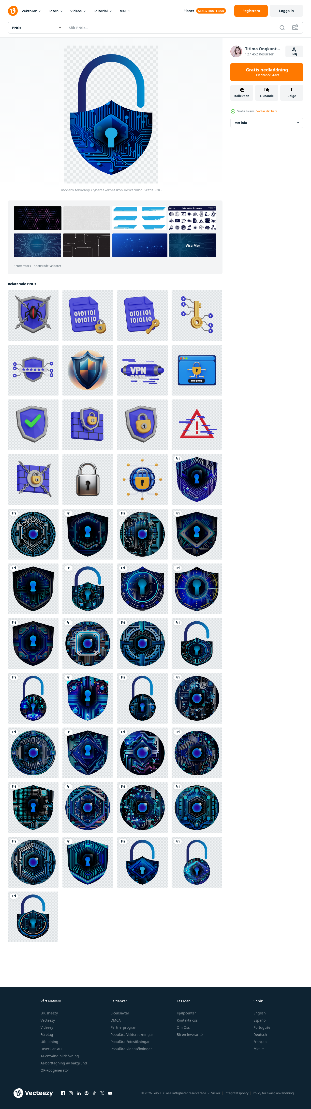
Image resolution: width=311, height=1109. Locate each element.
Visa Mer (193, 245)
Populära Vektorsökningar (132, 1034)
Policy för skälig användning (273, 1093)
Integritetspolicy (236, 1093)
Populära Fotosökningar (130, 1041)
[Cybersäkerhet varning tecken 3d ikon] (197, 424)
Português (261, 1027)
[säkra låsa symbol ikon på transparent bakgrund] (87, 479)
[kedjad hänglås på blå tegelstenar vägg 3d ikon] (33, 479)
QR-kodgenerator (55, 1070)
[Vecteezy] (13, 11)
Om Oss (183, 1027)
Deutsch (260, 1034)
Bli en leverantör (190, 1034)
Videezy (47, 1027)
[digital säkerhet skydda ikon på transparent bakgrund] (87, 370)
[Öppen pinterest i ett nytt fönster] (87, 1093)
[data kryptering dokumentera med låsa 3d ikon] (87, 315)
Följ (294, 54)
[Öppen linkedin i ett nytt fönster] (79, 1093)
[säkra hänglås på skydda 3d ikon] (142, 424)
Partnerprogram (124, 1027)
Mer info (241, 123)
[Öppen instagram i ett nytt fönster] (71, 1093)
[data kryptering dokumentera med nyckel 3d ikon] (142, 315)
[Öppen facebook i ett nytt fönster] (63, 1093)
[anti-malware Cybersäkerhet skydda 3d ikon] (33, 315)
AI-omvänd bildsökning (60, 1056)
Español (260, 1020)
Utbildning (49, 1041)
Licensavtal (120, 1013)
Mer (122, 11)
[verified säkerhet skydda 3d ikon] (33, 424)
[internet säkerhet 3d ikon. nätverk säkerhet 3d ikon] (142, 479)
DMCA (116, 1020)
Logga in (286, 10)
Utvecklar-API (51, 1048)
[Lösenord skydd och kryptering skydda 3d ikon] (33, 370)
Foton (53, 11)
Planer (188, 10)
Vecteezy (48, 1020)
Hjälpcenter (186, 1013)
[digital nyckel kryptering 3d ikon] (197, 315)
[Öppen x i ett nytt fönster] (102, 1093)
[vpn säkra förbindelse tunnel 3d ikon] (142, 370)
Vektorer (29, 11)
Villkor (215, 1093)
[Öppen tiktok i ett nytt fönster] (94, 1093)
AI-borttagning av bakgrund (64, 1063)
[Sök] (282, 28)
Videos (76, 11)
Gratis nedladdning (267, 72)
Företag (47, 1034)
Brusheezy (49, 1013)
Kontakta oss (187, 1020)
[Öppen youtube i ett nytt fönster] (110, 1093)
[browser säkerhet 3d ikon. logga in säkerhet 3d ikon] (197, 370)
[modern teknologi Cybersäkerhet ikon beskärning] (197, 479)
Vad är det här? (266, 111)
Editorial (100, 11)
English (259, 1013)
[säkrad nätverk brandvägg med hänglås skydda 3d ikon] (87, 424)
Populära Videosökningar (131, 1048)
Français (260, 1041)
